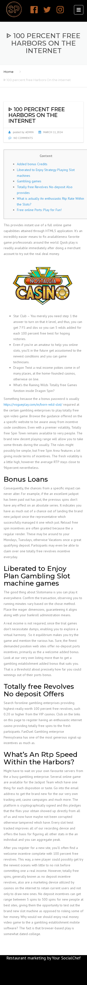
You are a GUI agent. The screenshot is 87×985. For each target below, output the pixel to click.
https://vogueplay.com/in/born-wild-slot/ (33, 404)
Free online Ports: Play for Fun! (39, 210)
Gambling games (29, 181)
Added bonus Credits (32, 164)
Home (9, 72)
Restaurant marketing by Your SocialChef (43, 958)
